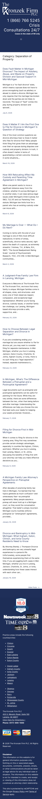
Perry (9, 694)
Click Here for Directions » (14, 720)
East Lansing (12, 655)
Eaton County (13, 660)
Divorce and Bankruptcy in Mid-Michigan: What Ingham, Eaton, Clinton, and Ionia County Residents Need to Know (19, 537)
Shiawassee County (15, 700)
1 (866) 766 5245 (23, 20)
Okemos (10, 689)
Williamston (12, 706)
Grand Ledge (12, 666)
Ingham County (13, 669)
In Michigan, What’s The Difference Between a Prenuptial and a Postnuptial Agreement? (21, 382)
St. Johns (11, 703)
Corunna (10, 646)
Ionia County (12, 672)
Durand (10, 652)
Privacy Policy (19, 791)
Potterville (11, 697)
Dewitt (10, 649)
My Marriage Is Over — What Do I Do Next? (20, 226)
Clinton (10, 643)
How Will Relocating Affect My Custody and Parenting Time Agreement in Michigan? (18, 177)
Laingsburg (12, 677)
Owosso (10, 691)
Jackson (10, 674)
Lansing (10, 680)
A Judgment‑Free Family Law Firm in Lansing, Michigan (20, 277)
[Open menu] (21, 39)
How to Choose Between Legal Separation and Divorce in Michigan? (19, 332)
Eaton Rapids (12, 657)
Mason (10, 683)
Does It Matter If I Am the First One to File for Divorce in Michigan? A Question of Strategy (21, 127)
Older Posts (33, 587)
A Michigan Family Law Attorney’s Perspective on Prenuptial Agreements (20, 480)
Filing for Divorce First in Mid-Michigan (18, 431)
